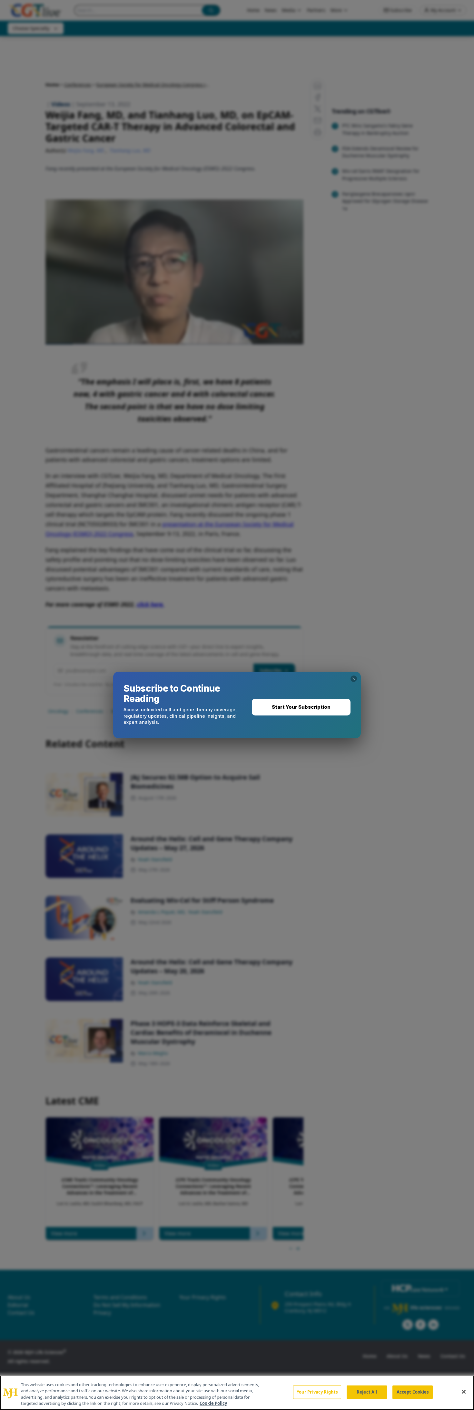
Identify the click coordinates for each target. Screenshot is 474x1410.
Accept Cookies (413, 1392)
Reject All (367, 1392)
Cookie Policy (213, 1403)
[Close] (464, 1392)
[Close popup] (354, 679)
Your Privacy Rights (317, 1392)
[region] (237, 1392)
